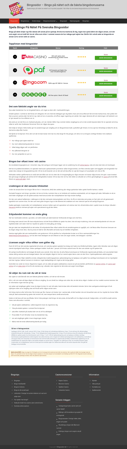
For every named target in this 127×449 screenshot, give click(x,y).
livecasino (12, 207)
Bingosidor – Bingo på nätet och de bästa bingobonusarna (65, 5)
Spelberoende (96, 390)
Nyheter (94, 380)
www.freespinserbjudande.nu (19, 235)
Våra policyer (96, 384)
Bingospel (63, 21)
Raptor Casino (63, 380)
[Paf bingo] (34, 70)
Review (106, 54)
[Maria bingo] (34, 57)
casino (105, 177)
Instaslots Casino (64, 390)
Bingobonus (25, 21)
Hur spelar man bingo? (21, 399)
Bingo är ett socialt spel (21, 390)
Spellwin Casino (64, 387)
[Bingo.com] (34, 83)
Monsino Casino (64, 384)
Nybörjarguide (75, 21)
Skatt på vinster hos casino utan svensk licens (28, 403)
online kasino (84, 165)
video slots (21, 266)
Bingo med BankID (19, 384)
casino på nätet (20, 179)
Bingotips (86, 21)
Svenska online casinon (21, 406)
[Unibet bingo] (34, 95)
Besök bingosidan (105, 58)
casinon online (100, 264)
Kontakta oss (96, 387)
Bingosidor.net (61, 447)
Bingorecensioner (49, 21)
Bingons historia (19, 387)
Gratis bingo (36, 21)
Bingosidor (14, 21)
